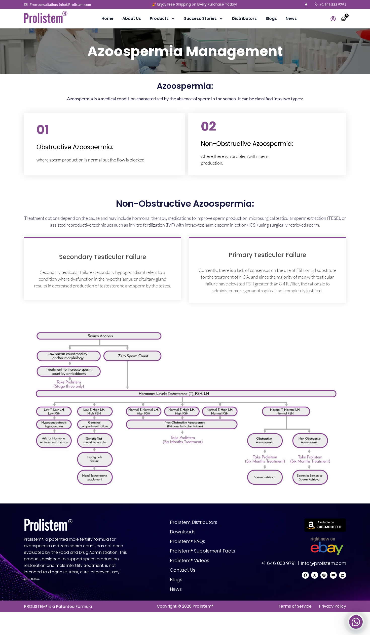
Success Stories (200, 18)
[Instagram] (323, 575)
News (291, 18)
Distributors (244, 18)
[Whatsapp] (356, 622)
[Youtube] (333, 575)
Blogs (271, 18)
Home (107, 18)
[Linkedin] (342, 575)
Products (159, 18)
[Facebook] (305, 575)
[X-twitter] (314, 575)
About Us (131, 18)
